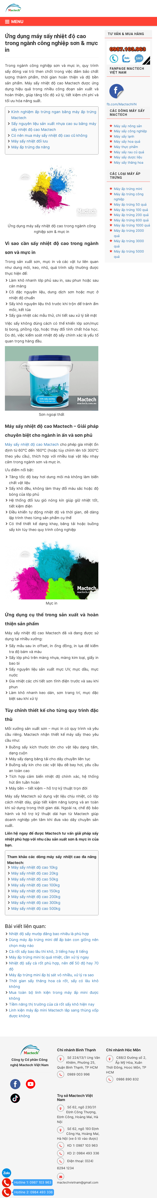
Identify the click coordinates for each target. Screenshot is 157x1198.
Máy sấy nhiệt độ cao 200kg (35, 897)
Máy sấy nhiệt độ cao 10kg (34, 867)
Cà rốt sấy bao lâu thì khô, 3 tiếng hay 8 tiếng (48, 951)
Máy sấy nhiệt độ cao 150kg (35, 891)
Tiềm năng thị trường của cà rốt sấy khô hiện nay (51, 1004)
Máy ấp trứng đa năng (30, 147)
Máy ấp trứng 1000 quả (132, 225)
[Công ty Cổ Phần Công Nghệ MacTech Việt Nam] (15, 10)
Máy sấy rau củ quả (129, 152)
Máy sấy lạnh (124, 136)
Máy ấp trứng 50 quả (130, 204)
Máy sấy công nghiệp (130, 131)
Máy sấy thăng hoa (128, 162)
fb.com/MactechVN (122, 104)
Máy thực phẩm (126, 147)
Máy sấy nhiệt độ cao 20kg (34, 873)
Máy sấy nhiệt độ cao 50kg (34, 879)
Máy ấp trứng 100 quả (131, 210)
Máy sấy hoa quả (127, 141)
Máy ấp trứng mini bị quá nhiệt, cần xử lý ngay (49, 957)
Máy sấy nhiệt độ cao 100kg (35, 885)
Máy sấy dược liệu (128, 157)
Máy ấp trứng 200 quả (131, 215)
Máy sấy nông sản (128, 126)
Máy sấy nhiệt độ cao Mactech (32, 444)
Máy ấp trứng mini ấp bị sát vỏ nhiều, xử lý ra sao (51, 975)
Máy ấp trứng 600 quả (131, 220)
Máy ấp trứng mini (128, 189)
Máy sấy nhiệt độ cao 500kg (35, 908)
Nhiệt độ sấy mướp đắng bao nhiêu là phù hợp (49, 934)
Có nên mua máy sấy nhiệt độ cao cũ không (49, 135)
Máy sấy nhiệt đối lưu (29, 141)
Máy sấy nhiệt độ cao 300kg (35, 902)
